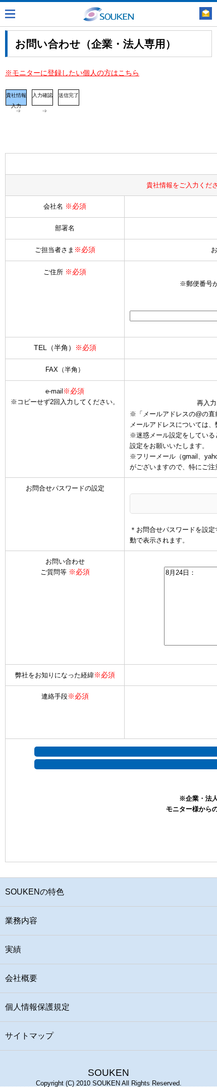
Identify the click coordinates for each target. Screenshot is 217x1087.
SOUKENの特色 (34, 891)
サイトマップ (29, 1035)
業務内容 (21, 920)
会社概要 (21, 978)
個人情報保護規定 (37, 1007)
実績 (13, 949)
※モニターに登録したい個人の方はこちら (72, 73)
